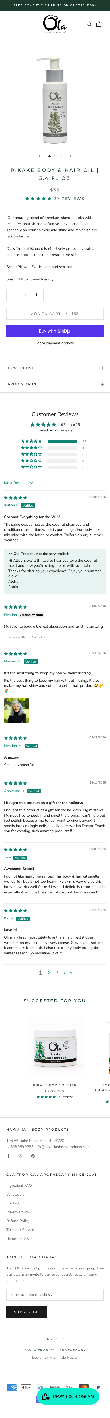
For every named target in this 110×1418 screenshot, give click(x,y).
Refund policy (17, 1238)
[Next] (71, 156)
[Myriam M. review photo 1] (17, 711)
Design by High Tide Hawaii (55, 1357)
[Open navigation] (7, 24)
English (53, 1339)
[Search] (89, 23)
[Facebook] (8, 1156)
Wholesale (15, 1194)
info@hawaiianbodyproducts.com (62, 1146)
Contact (12, 1203)
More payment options (55, 343)
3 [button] (57, 972)
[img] (15, 497)
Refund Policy (17, 1221)
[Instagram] (20, 1156)
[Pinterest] (33, 1156)
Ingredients (21, 384)
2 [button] (49, 972)
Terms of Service (20, 1229)
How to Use (20, 368)
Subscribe (26, 1312)
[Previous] (39, 156)
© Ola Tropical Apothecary (55, 1350)
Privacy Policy (17, 1212)
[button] (39, 198)
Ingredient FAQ (19, 1185)
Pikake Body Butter (55, 1085)
